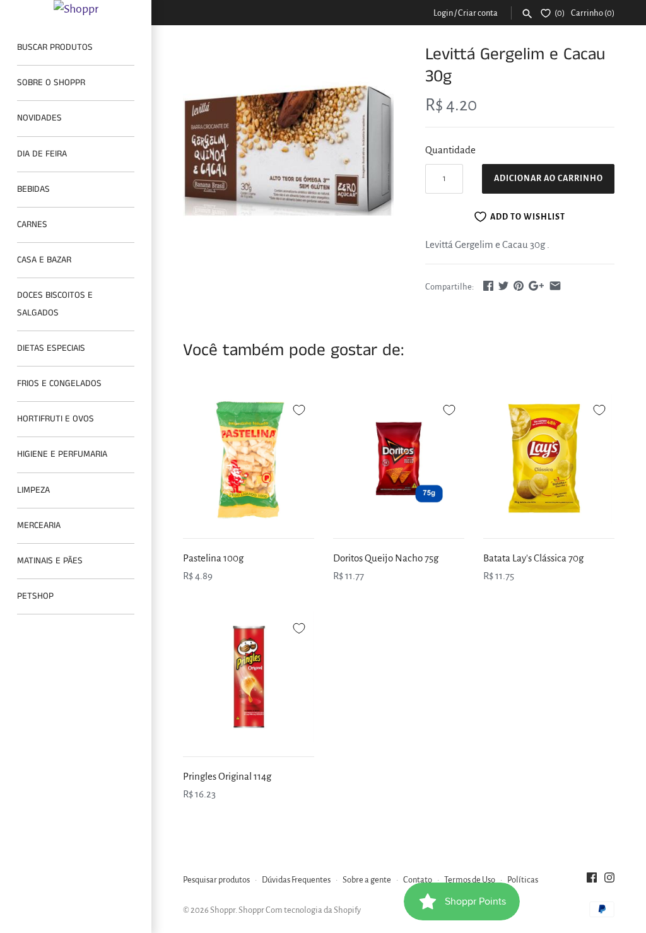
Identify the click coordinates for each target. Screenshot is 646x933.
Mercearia (39, 525)
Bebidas (33, 189)
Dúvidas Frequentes (296, 879)
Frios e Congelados (59, 383)
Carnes (32, 224)
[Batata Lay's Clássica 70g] (548, 458)
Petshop (35, 596)
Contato (417, 879)
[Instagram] (609, 881)
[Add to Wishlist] (299, 408)
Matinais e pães (50, 561)
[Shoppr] (75, 9)
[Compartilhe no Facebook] (488, 285)
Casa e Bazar (44, 260)
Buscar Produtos (55, 47)
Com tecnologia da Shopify (313, 910)
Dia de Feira (42, 154)
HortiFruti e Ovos (55, 419)
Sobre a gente (367, 879)
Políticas (522, 879)
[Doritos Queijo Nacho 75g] (398, 458)
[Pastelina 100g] (248, 458)
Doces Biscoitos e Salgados (55, 304)
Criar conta (478, 13)
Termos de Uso (469, 879)
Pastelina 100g (213, 558)
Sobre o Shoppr (51, 82)
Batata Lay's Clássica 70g (533, 558)
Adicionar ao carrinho (548, 178)
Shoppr (222, 910)
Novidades (39, 118)
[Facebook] (592, 881)
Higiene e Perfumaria (62, 454)
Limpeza (33, 490)
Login (443, 13)
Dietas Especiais (51, 348)
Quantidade (450, 149)
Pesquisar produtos (216, 879)
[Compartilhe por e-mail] (555, 285)
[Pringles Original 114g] (248, 676)
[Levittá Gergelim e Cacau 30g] (288, 149)
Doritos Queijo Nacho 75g (385, 558)
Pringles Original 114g (227, 776)
